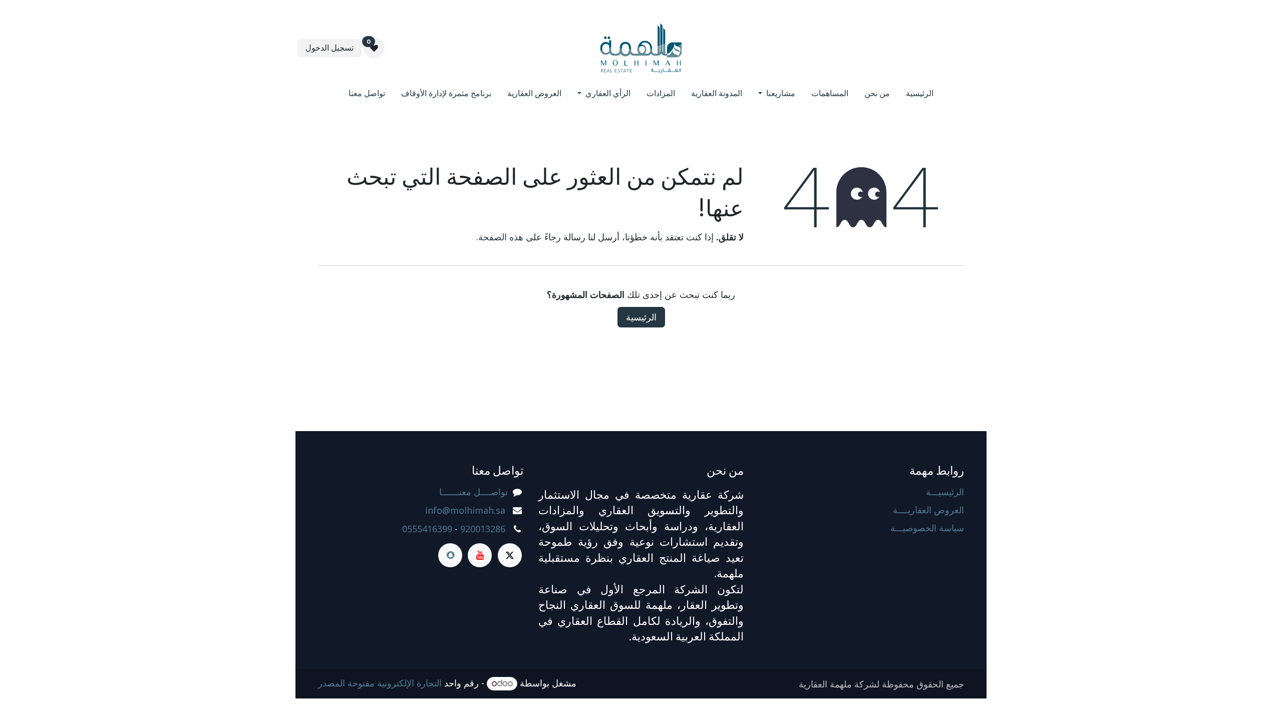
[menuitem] (919, 95)
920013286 (482, 529)
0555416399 (427, 529)
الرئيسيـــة (945, 492)
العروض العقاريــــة (928, 510)
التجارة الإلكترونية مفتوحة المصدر (380, 683)
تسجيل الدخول (329, 48)
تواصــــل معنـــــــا (473, 492)
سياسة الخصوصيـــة (927, 528)
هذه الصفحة (500, 237)
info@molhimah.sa (465, 510)
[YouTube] (480, 555)
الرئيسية (641, 317)
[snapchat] (450, 555)
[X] (510, 555)
